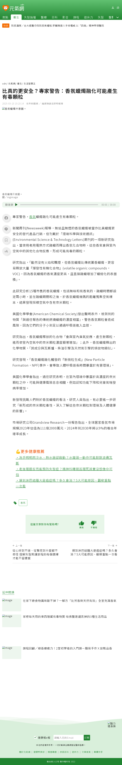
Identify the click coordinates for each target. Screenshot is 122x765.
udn (4, 83)
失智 (101, 17)
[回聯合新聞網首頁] (5, 8)
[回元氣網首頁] (17, 7)
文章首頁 (86, 752)
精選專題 (52, 752)
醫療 (44, 17)
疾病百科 (64, 752)
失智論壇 (30, 17)
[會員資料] (113, 7)
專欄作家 (98, 752)
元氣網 (11, 83)
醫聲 (112, 17)
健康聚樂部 (39, 752)
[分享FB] (6, 218)
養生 (16, 17)
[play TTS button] (16, 204)
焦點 (5, 17)
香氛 (32, 216)
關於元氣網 (24, 752)
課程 (76, 17)
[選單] (118, 7)
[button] (117, 17)
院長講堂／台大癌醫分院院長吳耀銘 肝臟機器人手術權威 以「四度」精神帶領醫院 (57, 25)
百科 (55, 17)
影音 (65, 17)
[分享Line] (6, 229)
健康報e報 (44, 737)
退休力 (88, 17)
